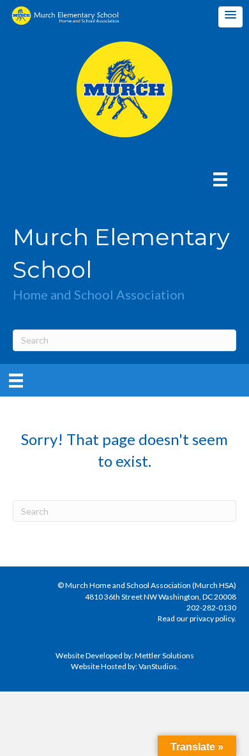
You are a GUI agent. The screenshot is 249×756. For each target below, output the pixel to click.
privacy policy (212, 618)
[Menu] (220, 179)
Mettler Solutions (164, 655)
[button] (230, 16)
